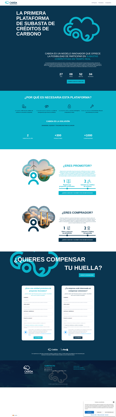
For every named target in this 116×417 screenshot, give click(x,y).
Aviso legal (106, 414)
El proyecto (94, 2)
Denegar (99, 412)
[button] (113, 402)
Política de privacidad (100, 414)
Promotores (101, 2)
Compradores (108, 2)
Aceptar (89, 412)
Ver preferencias (109, 412)
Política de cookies (94, 414)
